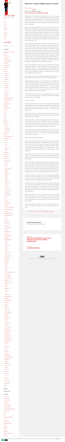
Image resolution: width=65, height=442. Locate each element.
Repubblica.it (7, 359)
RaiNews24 (6, 351)
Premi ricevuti (6, 132)
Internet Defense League (8, 423)
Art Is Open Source (7, 400)
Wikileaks (6, 233)
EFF (4, 413)
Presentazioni (7, 383)
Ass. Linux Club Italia (7, 404)
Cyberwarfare (7, 190)
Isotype (5, 425)
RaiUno (6, 353)
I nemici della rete (6, 107)
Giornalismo (6, 101)
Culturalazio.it (6, 67)
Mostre (5, 115)
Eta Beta (6, 286)
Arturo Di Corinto (9, 16)
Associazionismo (6, 59)
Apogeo (6, 247)
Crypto (6, 184)
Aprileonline (7, 251)
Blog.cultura (7, 261)
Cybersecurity (7, 188)
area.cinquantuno (7, 255)
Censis (6, 162)
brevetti (6, 176)
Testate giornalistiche (7, 235)
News (5, 118)
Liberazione (6, 318)
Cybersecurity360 (7, 276)
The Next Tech (7, 365)
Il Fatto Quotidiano (8, 296)
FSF (4, 419)
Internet (6, 211)
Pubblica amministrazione (8, 136)
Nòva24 (5, 429)
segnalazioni (6, 154)
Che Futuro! (7, 268)
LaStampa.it (6, 316)
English (5, 69)
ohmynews (6, 219)
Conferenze (6, 73)
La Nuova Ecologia (8, 312)
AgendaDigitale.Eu (8, 239)
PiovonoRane (7, 328)
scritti (5, 144)
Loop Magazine (7, 322)
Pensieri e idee (7, 381)
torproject (5, 435)
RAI (5, 345)
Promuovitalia (7, 225)
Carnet (6, 263)
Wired (6, 367)
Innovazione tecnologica (8, 207)
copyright (6, 180)
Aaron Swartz (6, 396)
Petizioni (5, 122)
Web (5, 229)
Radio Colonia (7, 336)
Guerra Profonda (6, 103)
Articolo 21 (6, 257)
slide (5, 146)
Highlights (5, 105)
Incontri (6, 75)
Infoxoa (6, 304)
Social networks (7, 227)
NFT (5, 217)
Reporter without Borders (8, 433)
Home (5, 22)
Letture (5, 109)
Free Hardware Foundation (8, 97)
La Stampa (6, 314)
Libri (4, 30)
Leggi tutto (57, 438)
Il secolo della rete (7, 300)
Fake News (6, 201)
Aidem (6, 243)
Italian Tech (6, 306)
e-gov (5, 197)
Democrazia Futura (8, 278)
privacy (6, 223)
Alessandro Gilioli (7, 398)
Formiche (6, 290)
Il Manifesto (6, 298)
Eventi (5, 71)
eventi (5, 140)
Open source (7, 221)
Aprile (6, 249)
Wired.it (34, 9)
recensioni (6, 57)
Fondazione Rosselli (8, 61)
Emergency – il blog (8, 282)
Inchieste (6, 377)
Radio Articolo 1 (7, 334)
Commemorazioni (7, 65)
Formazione (6, 28)
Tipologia (5, 371)
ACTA (6, 166)
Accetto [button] (3, 440)
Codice (6, 178)
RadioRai (6, 343)
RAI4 (5, 349)
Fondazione (6, 288)
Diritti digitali (7, 195)
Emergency (6, 280)
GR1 (5, 292)
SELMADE (7, 130)
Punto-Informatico (7, 330)
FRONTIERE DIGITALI (8, 99)
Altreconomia (7, 245)
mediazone (6, 324)
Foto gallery (6, 34)
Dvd (5, 375)
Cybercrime (6, 186)
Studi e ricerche (6, 160)
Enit (5, 199)
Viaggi (5, 385)
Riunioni (6, 77)
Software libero (6, 158)
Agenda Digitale (7, 168)
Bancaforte (6, 259)
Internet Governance (8, 215)
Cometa (6, 270)
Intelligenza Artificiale (8, 209)
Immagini (6, 85)
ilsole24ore (6, 302)
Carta (5, 266)
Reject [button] (61, 438)
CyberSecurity (7, 274)
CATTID (5, 63)
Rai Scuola (6, 347)
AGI (5, 241)
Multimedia (6, 87)
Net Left (6, 126)
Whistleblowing (7, 231)
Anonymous (7, 172)
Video (5, 36)
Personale (5, 120)
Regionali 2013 (6, 138)
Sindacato (5, 156)
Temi (4, 164)
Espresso (6, 284)
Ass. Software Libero (7, 406)
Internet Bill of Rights (8, 213)
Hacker (6, 205)
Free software (7, 203)
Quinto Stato (7, 332)
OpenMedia (6, 431)
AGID (6, 170)
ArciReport (6, 253)
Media (5, 113)
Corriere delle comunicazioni (9, 272)
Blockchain (6, 174)
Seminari (6, 79)
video (5, 150)
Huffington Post (7, 294)
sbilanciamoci (6, 152)
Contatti (5, 38)
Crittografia (6, 182)
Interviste (5, 32)
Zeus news (6, 369)
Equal (5, 95)
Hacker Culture (6, 421)
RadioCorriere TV (8, 341)
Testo (5, 89)
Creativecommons (7, 410)
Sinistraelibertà (7, 128)
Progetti (5, 134)
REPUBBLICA (7, 355)
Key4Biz (6, 308)
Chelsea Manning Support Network (9, 408)
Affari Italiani (7, 237)
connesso (33, 224)
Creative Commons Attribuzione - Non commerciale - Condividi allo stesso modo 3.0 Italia (45, 258)
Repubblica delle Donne (8, 357)
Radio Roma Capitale (8, 339)
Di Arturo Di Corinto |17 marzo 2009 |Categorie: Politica (36, 12)
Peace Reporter (7, 326)
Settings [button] (6, 440)
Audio (6, 83)
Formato (5, 81)
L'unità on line (7, 310)
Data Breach (7, 193)
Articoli (5, 26)
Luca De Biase (6, 427)
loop (5, 320)
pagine (6, 142)
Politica (5, 124)
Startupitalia (6, 363)
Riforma (6, 361)
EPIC (5, 415)
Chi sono (5, 24)
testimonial (6, 148)
